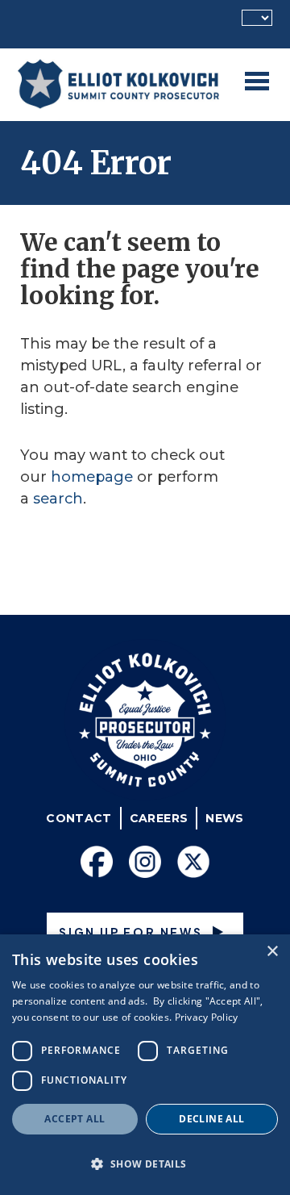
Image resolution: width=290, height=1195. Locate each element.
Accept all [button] (74, 1119)
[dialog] (145, 1064)
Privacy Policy (206, 1017)
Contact (78, 818)
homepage (92, 477)
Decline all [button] (211, 1119)
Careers (159, 818)
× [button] (272, 952)
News (224, 818)
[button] (145, 1163)
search (58, 499)
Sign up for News (131, 932)
